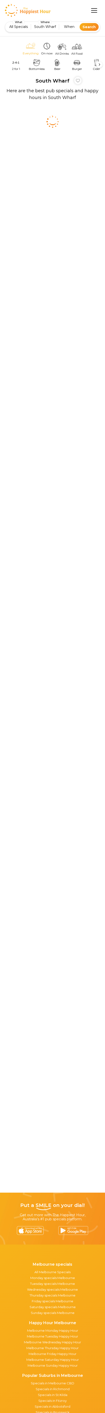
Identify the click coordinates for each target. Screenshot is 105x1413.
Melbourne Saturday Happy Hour (52, 1360)
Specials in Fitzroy (52, 1401)
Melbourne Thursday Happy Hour (52, 1348)
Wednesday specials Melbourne (52, 1289)
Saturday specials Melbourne (53, 1307)
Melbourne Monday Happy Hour (52, 1330)
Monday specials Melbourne (52, 1278)
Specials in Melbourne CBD (52, 1383)
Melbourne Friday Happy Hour (52, 1354)
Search (89, 27)
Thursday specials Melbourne (52, 1295)
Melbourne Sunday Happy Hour (53, 1365)
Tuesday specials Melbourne (52, 1284)
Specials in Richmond (53, 1389)
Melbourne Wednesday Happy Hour (52, 1342)
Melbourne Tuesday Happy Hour (52, 1336)
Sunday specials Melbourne (52, 1313)
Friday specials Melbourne (52, 1301)
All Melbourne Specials (52, 1272)
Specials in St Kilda (52, 1395)
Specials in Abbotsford (52, 1406)
